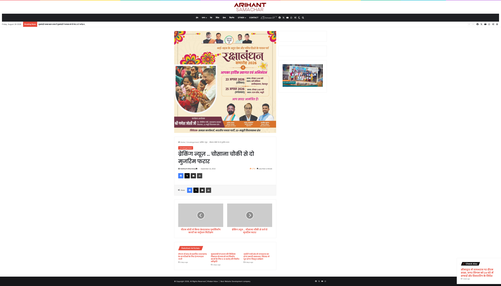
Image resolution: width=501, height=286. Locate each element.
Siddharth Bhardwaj (187, 169)
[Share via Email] (193, 175)
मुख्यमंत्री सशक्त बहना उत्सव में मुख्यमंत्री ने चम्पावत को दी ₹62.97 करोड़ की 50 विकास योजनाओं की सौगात (71, 24)
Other (241, 17)
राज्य (203, 17)
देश (211, 17)
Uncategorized (193, 142)
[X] (187, 175)
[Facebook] (180, 175)
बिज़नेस (231, 17)
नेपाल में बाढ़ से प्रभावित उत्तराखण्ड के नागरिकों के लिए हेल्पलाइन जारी (192, 256)
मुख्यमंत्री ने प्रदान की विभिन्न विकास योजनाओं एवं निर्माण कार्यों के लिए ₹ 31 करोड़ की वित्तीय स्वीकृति (225, 258)
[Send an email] (196, 169)
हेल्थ (224, 17)
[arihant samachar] (250, 7)
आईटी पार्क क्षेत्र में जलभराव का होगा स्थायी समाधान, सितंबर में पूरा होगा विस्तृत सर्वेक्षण (256, 256)
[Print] (199, 175)
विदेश (217, 17)
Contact (253, 17)
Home (182, 142)
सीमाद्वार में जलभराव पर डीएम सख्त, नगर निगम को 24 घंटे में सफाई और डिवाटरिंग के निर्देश (477, 273)
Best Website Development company (235, 281)
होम (197, 17)
